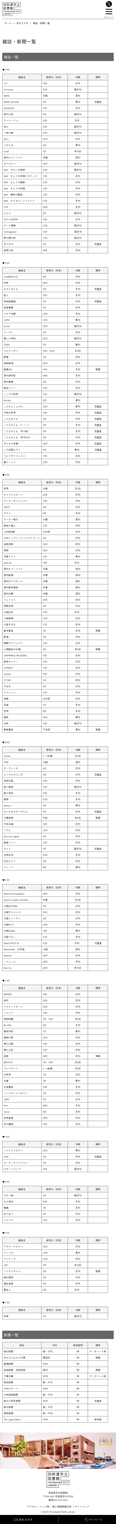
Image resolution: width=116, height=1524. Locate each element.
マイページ (95, 1519)
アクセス (32, 1506)
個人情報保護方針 (62, 1506)
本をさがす (25, 1519)
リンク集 (44, 1506)
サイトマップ (82, 1506)
